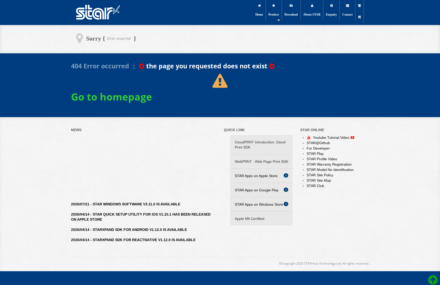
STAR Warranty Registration (329, 164)
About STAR (312, 14)
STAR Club (315, 186)
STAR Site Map (319, 180)
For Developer (318, 148)
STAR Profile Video (322, 159)
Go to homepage (111, 96)
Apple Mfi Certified (249, 219)
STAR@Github (318, 143)
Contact (347, 14)
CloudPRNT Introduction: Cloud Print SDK (260, 144)
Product (273, 14)
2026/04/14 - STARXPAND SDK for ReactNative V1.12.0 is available (133, 236)
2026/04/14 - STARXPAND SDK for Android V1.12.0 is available (129, 226)
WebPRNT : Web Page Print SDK (261, 161)
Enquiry (331, 14)
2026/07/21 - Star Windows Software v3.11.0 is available (125, 201)
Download (291, 14)
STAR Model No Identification (330, 170)
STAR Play (315, 154)
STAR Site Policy (320, 175)
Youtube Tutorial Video (331, 137)
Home (259, 14)
